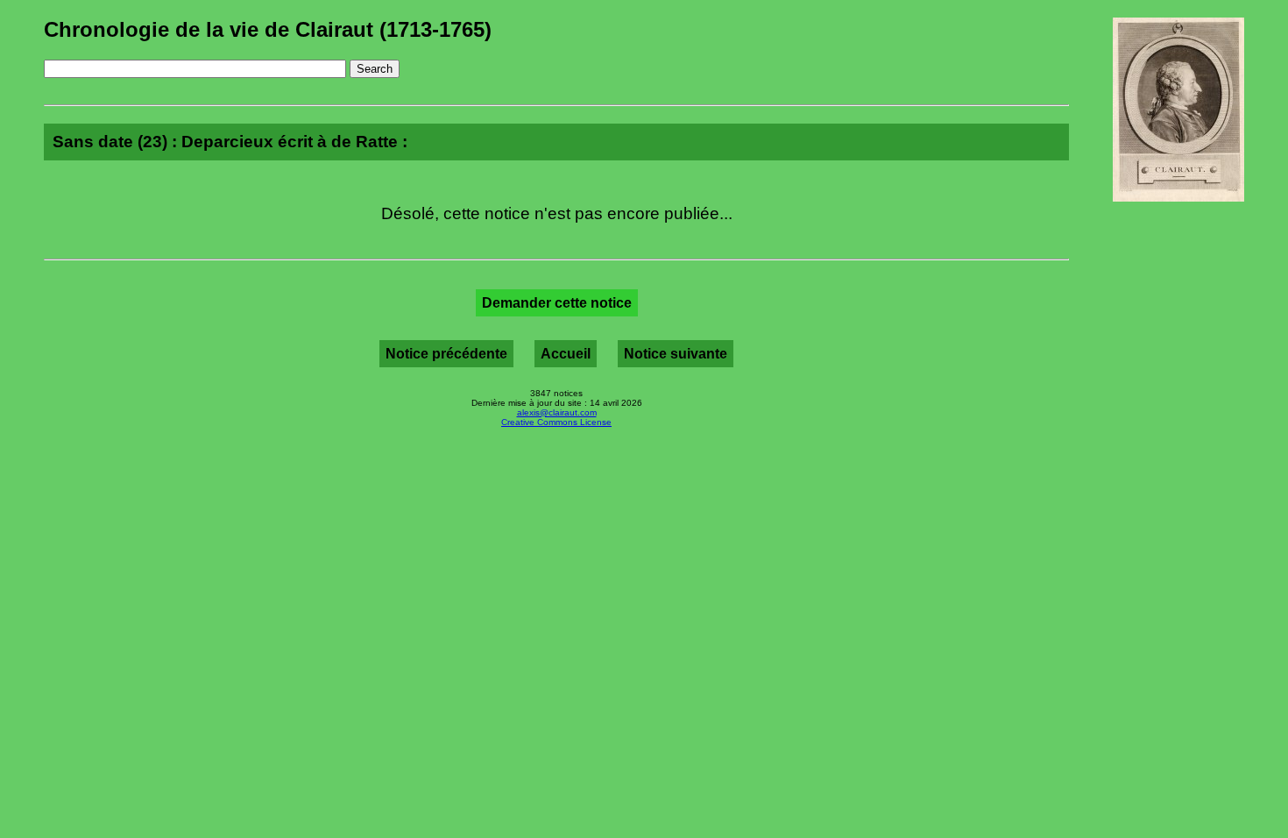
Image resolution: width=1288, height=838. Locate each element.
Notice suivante (675, 353)
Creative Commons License (556, 422)
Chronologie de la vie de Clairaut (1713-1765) (268, 29)
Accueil (566, 353)
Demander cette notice (557, 302)
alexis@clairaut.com (557, 412)
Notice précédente (446, 353)
